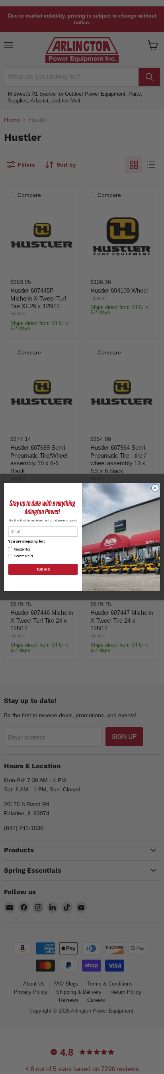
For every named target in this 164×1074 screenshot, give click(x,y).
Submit (43, 569)
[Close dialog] (154, 488)
